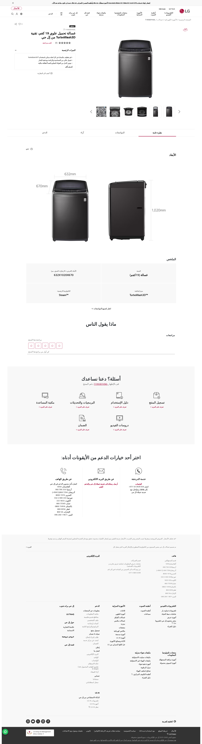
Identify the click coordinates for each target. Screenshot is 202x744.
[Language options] (21, 14)
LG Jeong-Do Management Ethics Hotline (42, 733)
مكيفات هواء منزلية (143, 653)
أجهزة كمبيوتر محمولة (168, 663)
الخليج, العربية (167, 721)
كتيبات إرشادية (93, 623)
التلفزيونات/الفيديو (168, 606)
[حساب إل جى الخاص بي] (16, 14)
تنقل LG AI (94, 707)
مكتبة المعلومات (92, 614)
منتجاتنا (95, 679)
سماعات (147, 614)
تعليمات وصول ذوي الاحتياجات (72, 731)
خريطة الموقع (163, 731)
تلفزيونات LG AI (92, 701)
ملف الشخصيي (92, 620)
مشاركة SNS (15, 24)
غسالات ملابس (119, 621)
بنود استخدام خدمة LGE (147, 731)
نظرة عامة (157, 133)
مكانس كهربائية (119, 631)
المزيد (29, 547)
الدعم (44, 132)
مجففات (122, 627)
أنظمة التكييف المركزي (142, 674)
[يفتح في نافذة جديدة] (48, 721)
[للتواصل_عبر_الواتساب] (5, 732)
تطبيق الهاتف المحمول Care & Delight (88, 668)
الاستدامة (70, 630)
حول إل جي (69, 622)
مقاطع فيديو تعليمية (91, 617)
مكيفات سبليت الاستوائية (141, 657)
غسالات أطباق (119, 617)
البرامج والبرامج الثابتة (90, 626)
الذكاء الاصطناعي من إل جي (89, 697)
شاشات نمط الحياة (169, 614)
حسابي (97, 676)
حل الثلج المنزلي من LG (116, 644)
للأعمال (16, 8)
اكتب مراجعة (47, 43)
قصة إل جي (69, 645)
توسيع (15, 50)
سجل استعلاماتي (92, 682)
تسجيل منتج (95, 630)
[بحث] (12, 14)
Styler (123, 624)
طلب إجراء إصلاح (92, 637)
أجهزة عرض (171, 617)
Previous (179, 111)
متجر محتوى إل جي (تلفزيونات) (165, 622)
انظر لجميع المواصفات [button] (102, 308)
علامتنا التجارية (68, 627)
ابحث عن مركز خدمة (90, 640)
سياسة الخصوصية (130, 731)
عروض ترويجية (68, 636)
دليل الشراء (172, 626)
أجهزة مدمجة (120, 634)
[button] (135, 68)
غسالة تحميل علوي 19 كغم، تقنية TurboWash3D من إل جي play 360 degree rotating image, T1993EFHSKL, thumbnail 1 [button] (185, 30)
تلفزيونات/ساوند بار (169, 611)
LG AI (97, 693)
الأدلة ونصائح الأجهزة (117, 641)
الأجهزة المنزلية (118, 606)
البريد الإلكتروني (93, 556)
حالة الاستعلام (93, 664)
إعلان (98, 647)
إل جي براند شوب (66, 606)
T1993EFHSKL (101, 384)
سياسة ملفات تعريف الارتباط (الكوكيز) (107, 731)
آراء (82, 132)
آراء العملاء (94, 672)
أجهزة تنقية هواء (145, 664)
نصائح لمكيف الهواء (143, 671)
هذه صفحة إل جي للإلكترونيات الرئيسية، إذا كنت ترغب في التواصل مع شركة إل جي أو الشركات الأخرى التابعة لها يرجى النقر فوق (133, 740)
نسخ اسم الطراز (64, 29)
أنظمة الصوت (145, 606)
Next (91, 111)
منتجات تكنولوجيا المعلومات (169, 654)
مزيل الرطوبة (146, 667)
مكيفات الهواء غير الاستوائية (140, 661)
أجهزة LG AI (120, 638)
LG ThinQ (70, 614)
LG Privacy (172, 734)
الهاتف (96, 657)
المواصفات (119, 132)
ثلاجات (122, 611)
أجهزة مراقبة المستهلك (167, 660)
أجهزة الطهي (120, 614)
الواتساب (95, 660)
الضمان (95, 643)
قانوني (88, 731)
